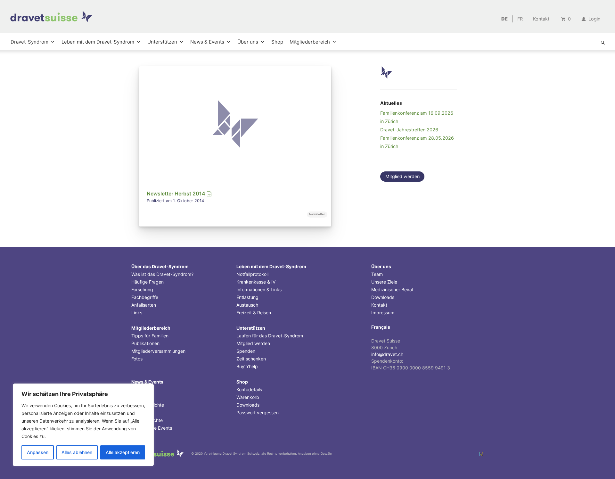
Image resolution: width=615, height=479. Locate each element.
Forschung (142, 289)
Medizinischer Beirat (392, 289)
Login (593, 18)
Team (377, 274)
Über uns (247, 42)
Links (136, 312)
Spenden (245, 351)
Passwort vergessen (257, 412)
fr (520, 18)
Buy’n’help (247, 366)
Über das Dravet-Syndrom (160, 266)
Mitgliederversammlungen (158, 351)
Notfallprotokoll (252, 274)
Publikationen (145, 343)
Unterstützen (162, 42)
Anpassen (37, 452)
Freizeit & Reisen (253, 312)
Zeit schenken (251, 358)
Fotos (137, 358)
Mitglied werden (402, 176)
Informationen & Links (259, 289)
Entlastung (247, 297)
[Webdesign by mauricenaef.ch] (481, 454)
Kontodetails (249, 389)
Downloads (247, 405)
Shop (277, 42)
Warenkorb (247, 397)
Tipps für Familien (149, 335)
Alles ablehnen (77, 452)
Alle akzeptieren (123, 452)
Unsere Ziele (384, 282)
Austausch (247, 305)
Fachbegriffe (144, 297)
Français (380, 327)
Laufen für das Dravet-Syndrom (269, 335)
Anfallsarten (143, 305)
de (504, 18)
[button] (603, 42)
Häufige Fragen (147, 282)
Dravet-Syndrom (29, 42)
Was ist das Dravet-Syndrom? (162, 274)
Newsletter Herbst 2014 (177, 193)
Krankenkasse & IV (255, 282)
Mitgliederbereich (310, 42)
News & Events (207, 42)
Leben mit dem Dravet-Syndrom (98, 42)
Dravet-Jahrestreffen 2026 (409, 129)
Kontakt (541, 18)
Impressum (382, 312)
